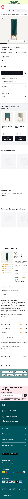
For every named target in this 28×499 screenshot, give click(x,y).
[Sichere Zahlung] (25, 93)
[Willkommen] (21, 6)
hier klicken (20, 399)
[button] (25, 6)
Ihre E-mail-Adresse (6, 392)
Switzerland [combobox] (6, 495)
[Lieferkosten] (25, 87)
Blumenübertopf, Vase (7, 14)
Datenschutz (4, 489)
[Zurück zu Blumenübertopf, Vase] (2, 18)
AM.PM (2, 45)
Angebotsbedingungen (13, 488)
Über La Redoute (6, 434)
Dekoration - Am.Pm (8, 372)
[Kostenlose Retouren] (25, 90)
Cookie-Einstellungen (13, 489)
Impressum (4, 488)
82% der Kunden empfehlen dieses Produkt (20, 281)
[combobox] (14, 287)
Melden (19, 322)
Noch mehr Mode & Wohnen (8, 445)
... (1, 14)
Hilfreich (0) (10, 322)
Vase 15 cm (10, 375)
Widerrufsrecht (22, 489)
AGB (20, 488)
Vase (4, 375)
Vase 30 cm (19, 375)
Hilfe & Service (5, 428)
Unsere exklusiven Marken (8, 439)
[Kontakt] (25, 96)
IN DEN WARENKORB (12, 73)
